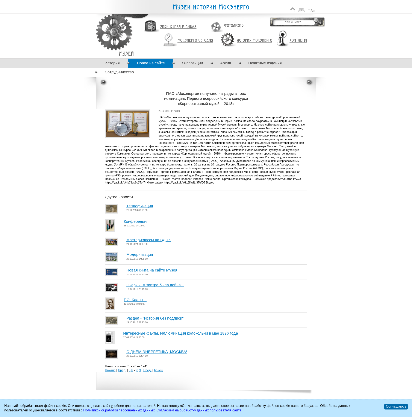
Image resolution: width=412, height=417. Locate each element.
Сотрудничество (119, 72)
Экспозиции (192, 63)
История (112, 63)
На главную (292, 9)
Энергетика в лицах (178, 26)
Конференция (136, 221)
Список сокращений (311, 9)
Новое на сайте (151, 63)
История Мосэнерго (254, 40)
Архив (225, 63)
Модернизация (139, 254)
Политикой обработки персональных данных (119, 410)
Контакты (298, 40)
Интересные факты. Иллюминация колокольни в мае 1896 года (180, 333)
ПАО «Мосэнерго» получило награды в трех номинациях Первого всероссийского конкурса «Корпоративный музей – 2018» (126, 53)
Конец (158, 370)
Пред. (122, 370)
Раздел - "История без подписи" (154, 318)
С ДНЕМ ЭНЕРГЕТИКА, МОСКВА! (156, 352)
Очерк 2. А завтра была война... (155, 285)
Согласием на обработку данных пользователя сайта (198, 410)
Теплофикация (139, 206)
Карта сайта (301, 9)
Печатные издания (265, 63)
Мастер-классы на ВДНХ (148, 240)
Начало (110, 370)
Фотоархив (233, 26)
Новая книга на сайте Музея (151, 270)
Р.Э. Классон (135, 300)
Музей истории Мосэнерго (211, 7)
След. (147, 370)
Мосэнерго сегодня (195, 40)
